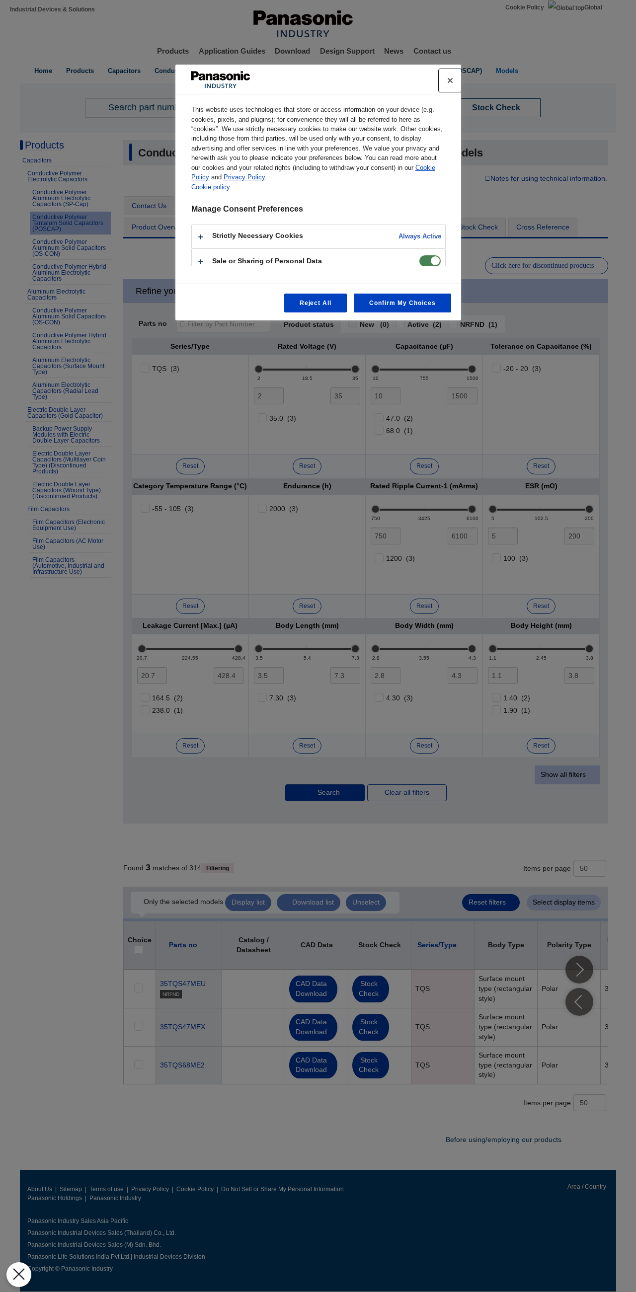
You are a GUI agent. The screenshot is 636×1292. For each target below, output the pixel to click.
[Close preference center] (450, 80)
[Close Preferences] (18, 1274)
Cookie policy (210, 187)
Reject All (316, 303)
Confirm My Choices (402, 303)
